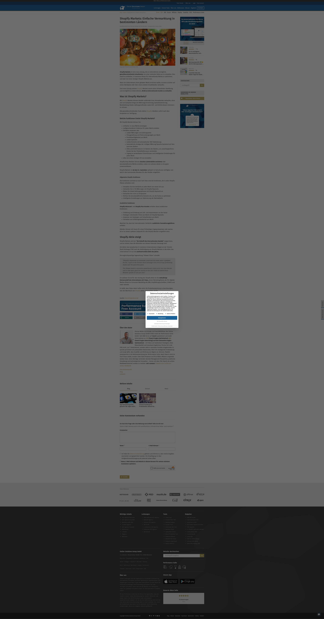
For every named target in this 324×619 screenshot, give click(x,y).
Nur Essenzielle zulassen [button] (162, 321)
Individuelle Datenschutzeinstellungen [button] (162, 323)
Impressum (170, 326)
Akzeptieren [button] (162, 318)
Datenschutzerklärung (162, 326)
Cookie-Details (154, 326)
